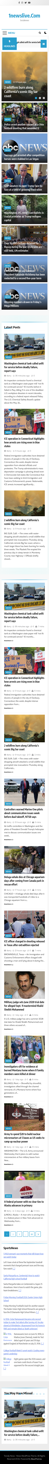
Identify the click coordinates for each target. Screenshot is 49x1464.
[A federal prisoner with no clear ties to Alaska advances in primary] (24, 1184)
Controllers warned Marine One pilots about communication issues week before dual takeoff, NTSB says (23, 813)
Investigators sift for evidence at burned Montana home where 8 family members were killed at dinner (24, 1070)
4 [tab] (30, 1394)
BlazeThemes (36, 1459)
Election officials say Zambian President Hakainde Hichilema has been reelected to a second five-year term (24, 274)
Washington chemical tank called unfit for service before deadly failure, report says (21, 89)
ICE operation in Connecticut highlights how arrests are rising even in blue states (24, 442)
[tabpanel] (24, 76)
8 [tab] (43, 1394)
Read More (8, 641)
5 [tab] (33, 1394)
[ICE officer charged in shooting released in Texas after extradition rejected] (24, 924)
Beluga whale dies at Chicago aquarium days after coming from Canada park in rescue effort (24, 880)
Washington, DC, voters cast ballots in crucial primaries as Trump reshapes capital (24, 216)
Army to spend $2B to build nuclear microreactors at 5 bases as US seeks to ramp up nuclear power (24, 1137)
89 (32, 1234)
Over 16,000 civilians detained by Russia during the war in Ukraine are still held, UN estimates (23, 246)
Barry (9, 375)
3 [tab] (44, 98)
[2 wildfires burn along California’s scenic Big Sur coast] (24, 503)
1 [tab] (36, 98)
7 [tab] (40, 1394)
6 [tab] (37, 1394)
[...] (20, 1270)
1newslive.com (24, 15)
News (7, 78)
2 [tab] (40, 98)
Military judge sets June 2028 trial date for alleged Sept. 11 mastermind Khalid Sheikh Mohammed (24, 1005)
